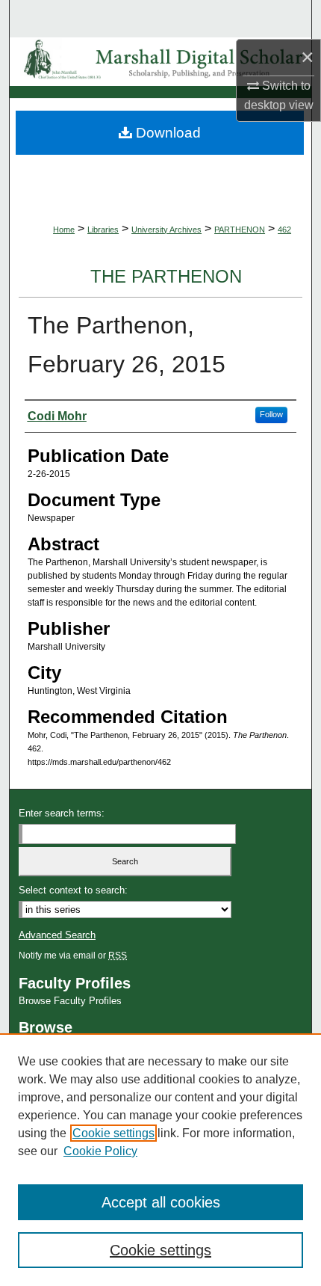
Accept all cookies (161, 1202)
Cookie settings (113, 1133)
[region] (160, 1159)
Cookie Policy (100, 1151)
